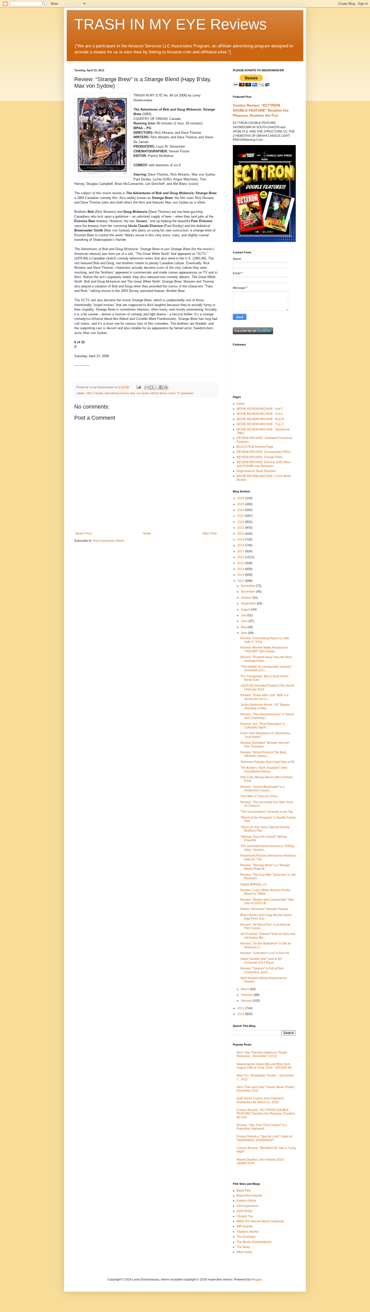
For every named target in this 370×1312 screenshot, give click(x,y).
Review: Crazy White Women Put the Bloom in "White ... (265, 891)
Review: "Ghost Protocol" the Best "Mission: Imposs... (263, 754)
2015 (241, 563)
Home (147, 533)
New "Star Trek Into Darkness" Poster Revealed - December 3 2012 (262, 1054)
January (247, 1000)
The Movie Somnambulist (254, 1242)
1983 (89, 393)
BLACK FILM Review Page (255, 447)
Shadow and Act (248, 1231)
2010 (241, 1014)
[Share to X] (156, 387)
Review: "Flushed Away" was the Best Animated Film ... (265, 658)
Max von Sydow (140, 393)
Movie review (167, 393)
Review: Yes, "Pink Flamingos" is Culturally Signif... (262, 725)
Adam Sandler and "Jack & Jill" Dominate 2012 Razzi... (261, 960)
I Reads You (245, 1216)
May (244, 627)
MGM (154, 393)
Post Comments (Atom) (108, 541)
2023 (241, 516)
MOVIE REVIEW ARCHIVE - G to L (260, 414)
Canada (98, 393)
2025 (241, 504)
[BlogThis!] (151, 387)
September (249, 603)
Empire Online (246, 1200)
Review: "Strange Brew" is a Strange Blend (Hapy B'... (265, 866)
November (248, 591)
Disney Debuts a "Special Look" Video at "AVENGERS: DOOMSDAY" (264, 1138)
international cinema (116, 393)
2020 (241, 533)
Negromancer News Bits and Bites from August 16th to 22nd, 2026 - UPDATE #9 (264, 1065)
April (244, 633)
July (244, 615)
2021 (241, 527)
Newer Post (83, 533)
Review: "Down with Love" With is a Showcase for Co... (264, 696)
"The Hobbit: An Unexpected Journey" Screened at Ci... (266, 668)
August (246, 609)
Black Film (244, 1190)
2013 (241, 575)
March (245, 989)
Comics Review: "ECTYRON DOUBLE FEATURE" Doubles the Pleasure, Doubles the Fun (261, 110)
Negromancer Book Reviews (256, 471)
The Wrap (243, 1247)
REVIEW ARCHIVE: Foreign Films (260, 457)
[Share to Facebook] (161, 387)
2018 (241, 545)
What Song (244, 1252)
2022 (241, 522)
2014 (241, 569)
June (244, 621)
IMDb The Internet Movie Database (260, 1221)
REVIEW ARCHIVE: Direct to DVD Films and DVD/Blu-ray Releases (264, 463)
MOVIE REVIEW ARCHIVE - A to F (260, 409)
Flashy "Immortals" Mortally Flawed (264, 909)
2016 (241, 557)
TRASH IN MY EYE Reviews (170, 24)
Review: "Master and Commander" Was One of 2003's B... (267, 901)
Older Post (209, 533)
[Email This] (146, 387)
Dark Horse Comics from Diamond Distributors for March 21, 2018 (260, 1100)
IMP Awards (245, 1226)
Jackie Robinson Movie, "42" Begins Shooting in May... (265, 706)
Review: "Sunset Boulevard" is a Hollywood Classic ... (262, 788)
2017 (241, 551)
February (247, 995)
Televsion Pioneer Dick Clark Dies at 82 (267, 762)
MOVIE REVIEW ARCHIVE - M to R (260, 419)
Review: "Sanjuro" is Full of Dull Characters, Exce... (261, 970)
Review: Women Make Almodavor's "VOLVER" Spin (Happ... (264, 649)
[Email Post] (138, 387)
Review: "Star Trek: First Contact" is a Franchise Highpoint (262, 1126)
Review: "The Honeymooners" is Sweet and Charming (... (267, 716)
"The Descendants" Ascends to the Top (266, 812)
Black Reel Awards (249, 1195)
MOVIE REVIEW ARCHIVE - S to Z (260, 424)
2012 (241, 581)
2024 (241, 510)
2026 (241, 498)
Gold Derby (244, 1211)
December (248, 586)
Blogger (256, 1279)
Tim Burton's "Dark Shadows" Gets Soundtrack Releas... (263, 769)
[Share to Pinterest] (165, 387)
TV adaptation (185, 393)
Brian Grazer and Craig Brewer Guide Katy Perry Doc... (266, 916)
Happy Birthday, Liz (253, 884)
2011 (241, 1008)
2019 (241, 539)
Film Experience (248, 1206)
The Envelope (246, 1236)
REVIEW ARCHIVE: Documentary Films (263, 452)
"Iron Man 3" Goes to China (258, 796)
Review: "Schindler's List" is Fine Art (264, 953)
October (246, 597)
